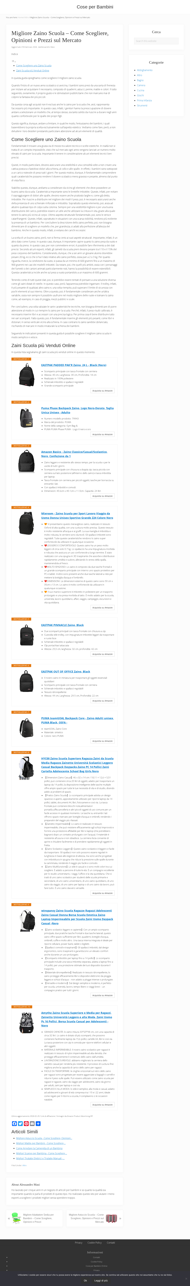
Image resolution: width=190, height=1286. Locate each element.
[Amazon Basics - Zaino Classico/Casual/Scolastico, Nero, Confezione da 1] (26, 461)
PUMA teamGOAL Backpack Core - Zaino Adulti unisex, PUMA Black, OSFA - (77, 720)
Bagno (140, 80)
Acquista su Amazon (102, 390)
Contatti (96, 1257)
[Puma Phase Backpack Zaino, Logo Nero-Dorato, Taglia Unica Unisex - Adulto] (26, 418)
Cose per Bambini (95, 7)
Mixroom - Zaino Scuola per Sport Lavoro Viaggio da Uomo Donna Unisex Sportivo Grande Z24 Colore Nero (77, 516)
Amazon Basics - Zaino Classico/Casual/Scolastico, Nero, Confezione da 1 (74, 454)
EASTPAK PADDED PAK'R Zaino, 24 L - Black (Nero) (73, 365)
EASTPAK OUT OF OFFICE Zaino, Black (65, 671)
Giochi (140, 95)
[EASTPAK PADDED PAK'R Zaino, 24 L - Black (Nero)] (26, 375)
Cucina (140, 90)
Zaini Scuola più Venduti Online (32, 70)
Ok (85, 1280)
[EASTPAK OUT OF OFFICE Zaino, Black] (26, 681)
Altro (24, 1165)
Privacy (97, 1270)
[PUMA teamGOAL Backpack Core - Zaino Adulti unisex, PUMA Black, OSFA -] (26, 728)
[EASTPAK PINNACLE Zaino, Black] (26, 635)
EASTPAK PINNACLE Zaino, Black (62, 625)
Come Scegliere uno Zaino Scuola (33, 65)
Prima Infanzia (144, 100)
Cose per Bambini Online (96, 1266)
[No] (186, 1278)
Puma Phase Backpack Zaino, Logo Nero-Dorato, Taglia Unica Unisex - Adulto (77, 410)
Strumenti (142, 105)
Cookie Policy (96, 1261)
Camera (141, 85)
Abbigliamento (144, 70)
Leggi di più (101, 1280)
